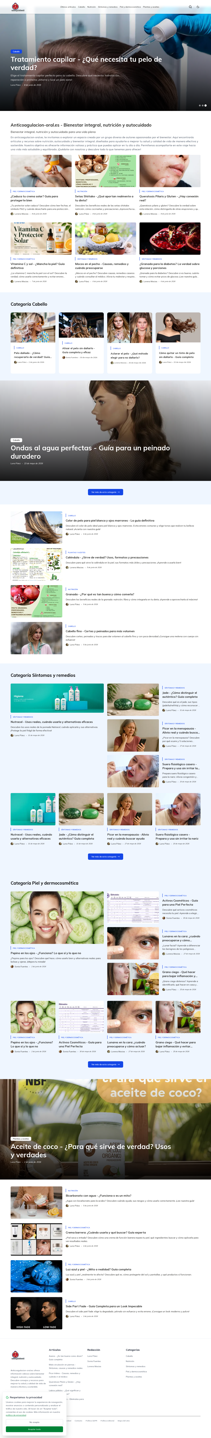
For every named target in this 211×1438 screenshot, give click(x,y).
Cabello (81, 7)
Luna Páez (16, 85)
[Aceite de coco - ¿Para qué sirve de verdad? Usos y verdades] (105, 1129)
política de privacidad (16, 1415)
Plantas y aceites (151, 7)
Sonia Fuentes (94, 1361)
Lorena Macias (94, 1366)
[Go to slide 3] (206, 105)
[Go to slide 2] (203, 105)
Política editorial (107, 1421)
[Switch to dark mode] (198, 6)
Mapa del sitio (124, 1421)
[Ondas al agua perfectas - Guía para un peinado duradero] (105, 430)
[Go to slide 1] (200, 105)
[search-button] (190, 6)
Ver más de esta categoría (103, 492)
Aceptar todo (34, 1429)
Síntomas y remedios (108, 7)
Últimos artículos (68, 7)
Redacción (93, 1349)
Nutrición (91, 7)
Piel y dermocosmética (130, 7)
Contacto (78, 1421)
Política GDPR (91, 1421)
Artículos (55, 1349)
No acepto (34, 1422)
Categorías (133, 1349)
